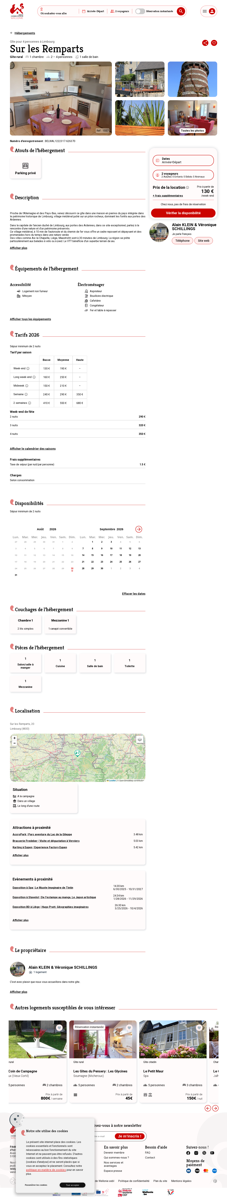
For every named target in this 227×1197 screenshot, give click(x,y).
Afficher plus (18, 248)
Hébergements (25, 33)
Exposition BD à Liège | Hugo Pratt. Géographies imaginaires (51, 906)
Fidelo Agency (215, 1181)
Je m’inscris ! (129, 1136)
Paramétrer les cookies (36, 1185)
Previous (208, 1108)
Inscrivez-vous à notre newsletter (114, 1125)
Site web (203, 240)
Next (70, 1042)
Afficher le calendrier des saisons (33, 448)
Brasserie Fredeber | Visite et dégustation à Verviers (46, 840)
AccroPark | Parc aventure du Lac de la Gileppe (42, 834)
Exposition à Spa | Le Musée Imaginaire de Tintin (43, 887)
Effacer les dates (133, 593)
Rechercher (181, 11)
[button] (77, 753)
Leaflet (112, 780)
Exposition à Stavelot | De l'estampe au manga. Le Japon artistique (54, 897)
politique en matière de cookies (46, 1169)
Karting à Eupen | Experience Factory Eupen (40, 847)
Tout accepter (72, 1185)
